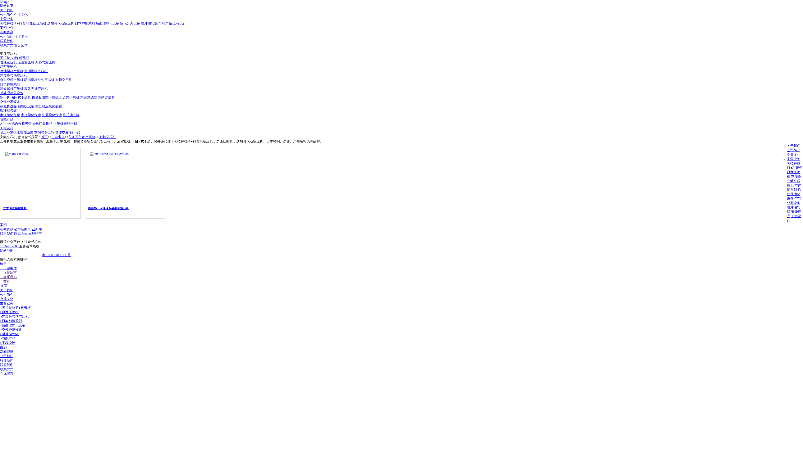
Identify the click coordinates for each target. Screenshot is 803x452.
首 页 (4, 286)
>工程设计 (7, 343)
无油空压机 (26, 62)
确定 (3, 264)
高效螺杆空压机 (11, 88)
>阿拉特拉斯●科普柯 (15, 307)
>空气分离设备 (11, 329)
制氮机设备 (8, 106)
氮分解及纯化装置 (48, 106)
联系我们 (6, 233)
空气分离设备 (130, 23)
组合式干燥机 (69, 97)
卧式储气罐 (71, 115)
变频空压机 (63, 80)
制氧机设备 (26, 106)
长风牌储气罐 (52, 115)
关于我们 (793, 146)
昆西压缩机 (38, 23)
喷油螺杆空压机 (11, 71)
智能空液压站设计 (68, 132)
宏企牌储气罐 (31, 115)
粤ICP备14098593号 (56, 255)
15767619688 (9, 246)
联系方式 (6, 45)
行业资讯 (21, 36)
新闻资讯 (6, 229)
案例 (3, 225)
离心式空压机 (45, 62)
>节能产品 (7, 338)
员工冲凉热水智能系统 (16, 132)
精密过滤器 (88, 97)
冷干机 (5, 97)
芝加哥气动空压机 (60, 23)
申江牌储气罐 (10, 115)
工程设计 (179, 23)
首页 (44, 137)
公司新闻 (6, 36)
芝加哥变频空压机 (15, 208)
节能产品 (165, 23)
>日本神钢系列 (11, 321)
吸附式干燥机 (21, 97)
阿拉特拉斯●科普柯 (14, 23)
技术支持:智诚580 (89, 255)
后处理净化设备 (107, 23)
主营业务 (58, 137)
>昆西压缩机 (9, 312)
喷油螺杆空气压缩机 (39, 80)
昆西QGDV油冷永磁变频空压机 (108, 208)
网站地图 (6, 250)
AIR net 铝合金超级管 (16, 124)
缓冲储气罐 (149, 23)
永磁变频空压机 (11, 80)
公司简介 (6, 14)
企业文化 (21, 14)
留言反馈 (21, 45)
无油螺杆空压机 (36, 71)
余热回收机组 (42, 124)
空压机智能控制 (65, 124)
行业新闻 (35, 229)
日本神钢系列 (85, 23)
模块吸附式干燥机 (45, 97)
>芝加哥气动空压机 (14, 316)
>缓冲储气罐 (9, 334)
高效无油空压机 (36, 88)
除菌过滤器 (106, 97)
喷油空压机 (8, 62)
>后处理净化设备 (12, 325)
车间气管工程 (44, 132)
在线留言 (35, 233)
